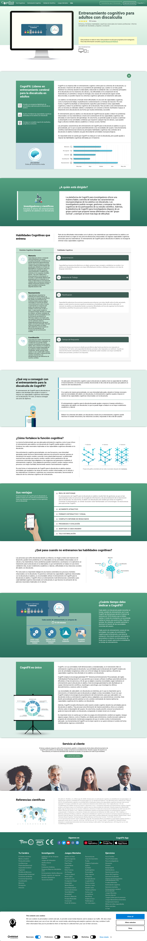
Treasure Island (70, 874)
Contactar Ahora (73, 756)
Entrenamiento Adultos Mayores (52, 873)
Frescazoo (88, 876)
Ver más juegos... (90, 903)
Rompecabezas (90, 878)
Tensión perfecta (90, 890)
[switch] (57, 937)
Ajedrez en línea (70, 856)
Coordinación (22, 881)
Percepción (22, 885)
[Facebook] (59, 843)
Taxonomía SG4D (47, 879)
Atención (21, 887)
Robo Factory (69, 870)
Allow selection (130, 922)
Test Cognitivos (20, 3)
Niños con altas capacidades (114, 904)
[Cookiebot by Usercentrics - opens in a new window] (13, 937)
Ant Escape (68, 872)
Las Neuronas (23, 863)
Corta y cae (88, 892)
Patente (107, 865)
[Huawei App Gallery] (91, 843)
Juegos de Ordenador (49, 860)
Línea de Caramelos (91, 859)
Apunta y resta (90, 885)
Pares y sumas (90, 883)
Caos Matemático (70, 887)
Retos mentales (110, 906)
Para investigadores (111, 861)
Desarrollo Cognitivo (111, 874)
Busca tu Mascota (70, 896)
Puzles (87, 861)
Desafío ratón (89, 887)
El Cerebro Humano (24, 856)
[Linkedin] (77, 843)
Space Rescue (69, 885)
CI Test (107, 908)
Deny (130, 928)
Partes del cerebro (24, 861)
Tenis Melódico (69, 892)
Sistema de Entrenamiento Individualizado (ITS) (113, 879)
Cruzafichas (89, 894)
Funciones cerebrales (25, 876)
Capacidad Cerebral (24, 867)
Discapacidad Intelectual (26, 874)
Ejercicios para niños (112, 872)
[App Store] (121, 843)
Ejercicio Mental (110, 895)
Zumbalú (88, 867)
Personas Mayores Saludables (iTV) (51, 870)
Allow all (130, 916)
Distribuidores (109, 870)
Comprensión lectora (112, 902)
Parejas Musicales (70, 898)
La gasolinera (89, 881)
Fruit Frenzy (68, 861)
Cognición (21, 870)
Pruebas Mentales (111, 882)
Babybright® (109, 867)
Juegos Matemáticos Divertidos (115, 899)
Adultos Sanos (46, 862)
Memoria (21, 883)
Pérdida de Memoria (24, 872)
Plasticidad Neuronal (25, 865)
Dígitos (87, 865)
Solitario (67, 867)
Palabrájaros (89, 901)
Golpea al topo (90, 898)
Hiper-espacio (89, 874)
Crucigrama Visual (71, 881)
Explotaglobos (89, 870)
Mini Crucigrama (70, 859)
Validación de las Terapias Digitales (50, 857)
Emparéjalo (68, 883)
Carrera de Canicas (71, 890)
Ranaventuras (89, 856)
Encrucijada (89, 872)
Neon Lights (68, 876)
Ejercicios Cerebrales (112, 876)
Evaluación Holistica (48, 867)
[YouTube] (68, 843)
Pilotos (44, 865)
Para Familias (109, 856)
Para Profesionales (111, 859)
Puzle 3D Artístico (70, 903)
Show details (104, 937)
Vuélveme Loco (69, 878)
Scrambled (68, 894)
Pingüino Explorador (91, 863)
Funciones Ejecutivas (25, 878)
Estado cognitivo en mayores (51, 875)
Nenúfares (88, 896)
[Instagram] (73, 843)
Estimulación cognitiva (112, 885)
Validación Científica (49, 3)
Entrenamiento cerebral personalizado (112, 890)
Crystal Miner (69, 865)
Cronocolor (68, 901)
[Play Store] (105, 843)
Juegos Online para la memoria (115, 897)
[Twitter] (64, 843)
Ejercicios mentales (111, 887)
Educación (108, 863)
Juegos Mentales (110, 893)
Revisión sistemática (48, 877)
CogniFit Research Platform (109, 41)
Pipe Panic (68, 863)
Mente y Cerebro (23, 859)
